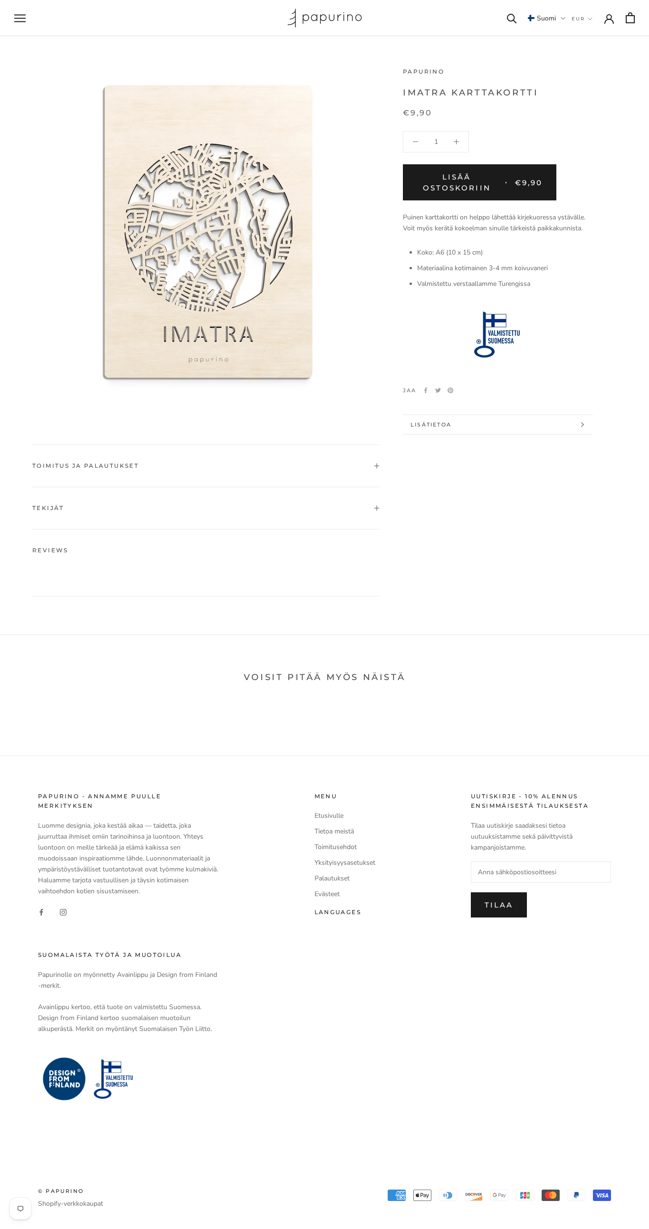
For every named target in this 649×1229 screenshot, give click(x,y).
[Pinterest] (450, 390)
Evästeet (327, 893)
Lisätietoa (430, 424)
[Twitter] (438, 390)
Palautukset (332, 878)
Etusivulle (329, 815)
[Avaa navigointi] (20, 18)
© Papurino (61, 1191)
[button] (546, 18)
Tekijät (48, 507)
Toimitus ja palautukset (85, 465)
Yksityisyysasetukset (345, 862)
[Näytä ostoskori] (630, 17)
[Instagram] (63, 911)
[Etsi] (512, 18)
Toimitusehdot (336, 846)
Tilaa (499, 904)
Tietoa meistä (334, 831)
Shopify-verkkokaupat (70, 1203)
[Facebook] (426, 390)
